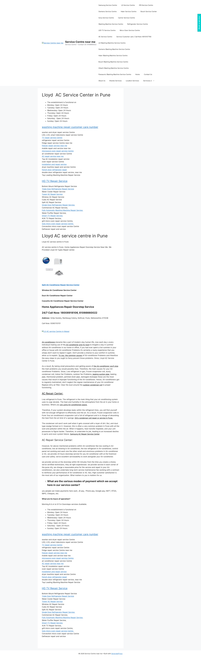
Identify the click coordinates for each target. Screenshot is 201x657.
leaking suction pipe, (101, 374)
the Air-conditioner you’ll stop (106, 366)
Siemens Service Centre (108, 11)
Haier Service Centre (128, 11)
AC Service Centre (105, 37)
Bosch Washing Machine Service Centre (113, 62)
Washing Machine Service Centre (111, 24)
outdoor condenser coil (92, 385)
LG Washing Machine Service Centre (112, 43)
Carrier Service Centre (126, 18)
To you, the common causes (70, 355)
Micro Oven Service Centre (130, 30)
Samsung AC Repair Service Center (85, 434)
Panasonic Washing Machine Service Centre (115, 74)
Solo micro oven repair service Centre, (58, 224)
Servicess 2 (147, 81)
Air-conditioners (48, 342)
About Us (102, 81)
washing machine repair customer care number (70, 127)
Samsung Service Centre (108, 5)
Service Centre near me (80, 41)
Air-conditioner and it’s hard (77, 345)
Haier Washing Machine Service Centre (113, 56)
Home (137, 74)
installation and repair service (54, 164)
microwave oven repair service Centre (58, 151)
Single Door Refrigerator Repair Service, (58, 205)
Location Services (132, 81)
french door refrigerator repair (54, 170)
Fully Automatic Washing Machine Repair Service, (62, 210)
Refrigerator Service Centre (137, 24)
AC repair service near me (53, 156)
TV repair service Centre (52, 138)
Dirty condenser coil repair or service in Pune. (94, 418)
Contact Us (148, 74)
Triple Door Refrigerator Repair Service (58, 189)
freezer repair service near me (54, 146)
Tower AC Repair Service (52, 194)
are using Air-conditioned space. (73, 405)
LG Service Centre (128, 5)
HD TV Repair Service (54, 181)
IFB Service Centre (146, 5)
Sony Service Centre (106, 18)
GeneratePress (116, 654)
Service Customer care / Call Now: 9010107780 (133, 37)
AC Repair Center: (52, 393)
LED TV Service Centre (107, 30)
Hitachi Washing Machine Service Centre (114, 68)
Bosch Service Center (149, 11)
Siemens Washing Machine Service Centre (114, 49)
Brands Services (116, 81)
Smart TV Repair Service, (52, 216)
